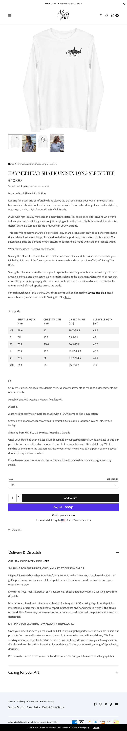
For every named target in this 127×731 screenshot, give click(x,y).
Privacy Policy (33, 707)
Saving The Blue (96, 292)
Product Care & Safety (53, 707)
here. (67, 297)
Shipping (24, 186)
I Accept (96, 728)
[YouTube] (116, 704)
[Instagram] (100, 704)
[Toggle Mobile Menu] (12, 15)
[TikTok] (111, 704)
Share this (16, 530)
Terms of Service (16, 707)
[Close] (123, 3)
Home (11, 164)
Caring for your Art (23, 672)
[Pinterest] (105, 704)
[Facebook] (95, 704)
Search (11, 701)
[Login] (101, 15)
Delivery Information (27, 701)
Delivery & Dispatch (24, 552)
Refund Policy (47, 701)
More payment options (63, 515)
